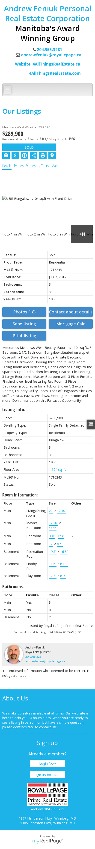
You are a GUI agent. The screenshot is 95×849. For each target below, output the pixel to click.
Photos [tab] (19, 166)
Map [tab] (54, 166)
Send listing (24, 324)
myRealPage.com (47, 841)
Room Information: (20, 495)
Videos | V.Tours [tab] (37, 166)
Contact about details (70, 312)
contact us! (47, 727)
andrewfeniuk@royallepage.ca (51, 54)
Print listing (24, 335)
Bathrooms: (13, 586)
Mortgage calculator (71, 324)
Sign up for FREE (47, 774)
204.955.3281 (34, 657)
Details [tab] (7, 166)
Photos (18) (24, 312)
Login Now (47, 763)
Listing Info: (13, 409)
